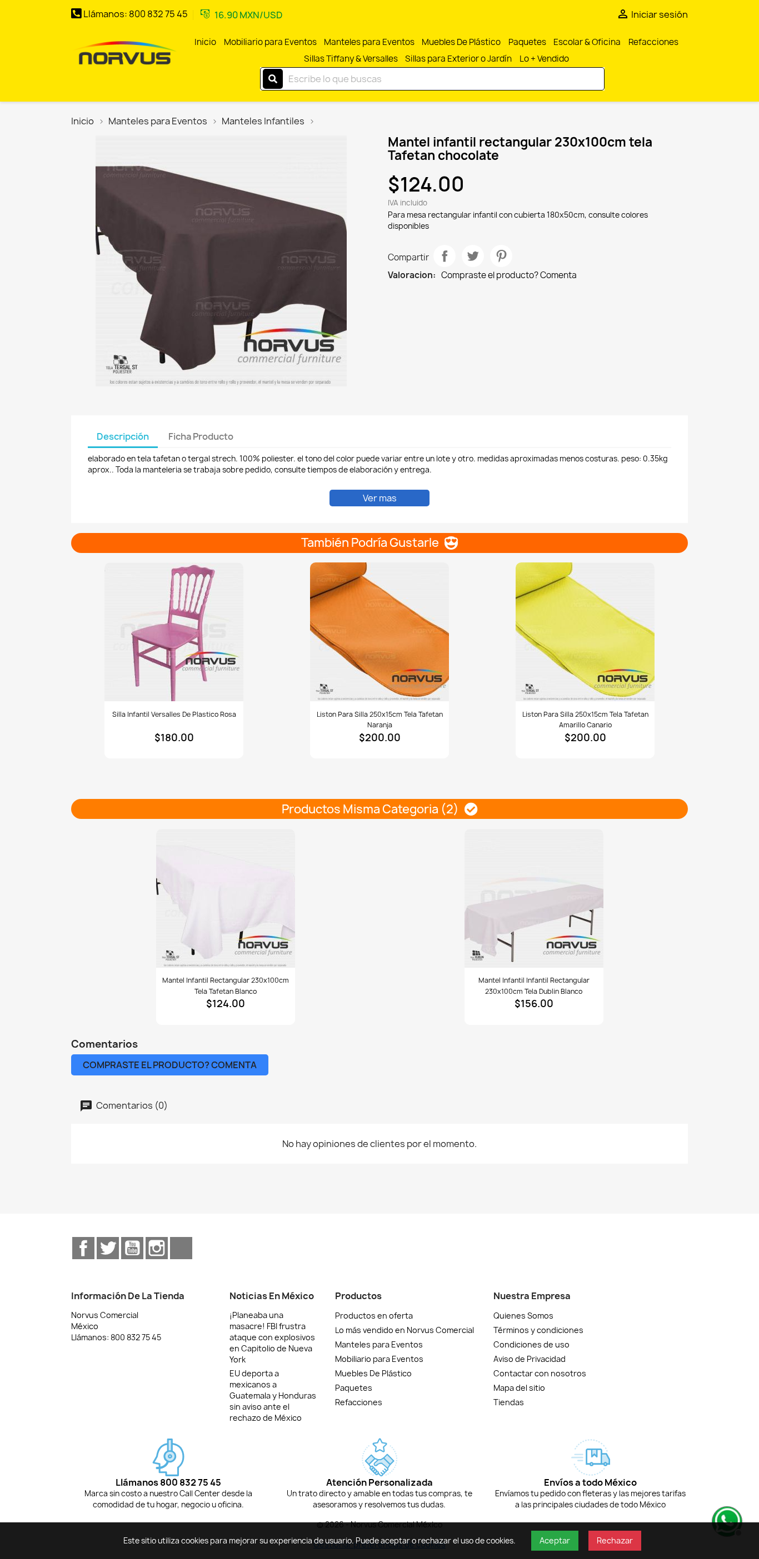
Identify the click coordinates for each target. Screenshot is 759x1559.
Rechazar (615, 1540)
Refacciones (653, 42)
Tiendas (508, 1402)
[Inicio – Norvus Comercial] (124, 54)
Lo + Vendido (544, 58)
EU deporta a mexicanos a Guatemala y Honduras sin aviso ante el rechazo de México (272, 1395)
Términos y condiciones (538, 1330)
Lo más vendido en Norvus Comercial (404, 1330)
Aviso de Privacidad (529, 1359)
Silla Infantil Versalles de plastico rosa (174, 714)
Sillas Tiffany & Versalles (351, 58)
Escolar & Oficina (587, 42)
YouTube (132, 1248)
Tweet (473, 256)
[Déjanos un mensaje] (725, 1520)
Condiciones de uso (531, 1344)
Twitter (108, 1248)
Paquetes (527, 42)
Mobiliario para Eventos (270, 42)
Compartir (444, 256)
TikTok (181, 1248)
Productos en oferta (374, 1315)
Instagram (157, 1248)
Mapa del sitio (519, 1387)
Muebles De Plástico (461, 42)
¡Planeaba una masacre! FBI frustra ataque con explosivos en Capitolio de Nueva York (272, 1337)
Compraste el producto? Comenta (509, 275)
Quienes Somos (523, 1315)
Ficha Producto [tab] (200, 436)
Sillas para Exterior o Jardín (458, 58)
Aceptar (555, 1540)
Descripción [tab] (123, 436)
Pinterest (501, 256)
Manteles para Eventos (369, 42)
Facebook (83, 1248)
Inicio (205, 42)
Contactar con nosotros (539, 1373)
